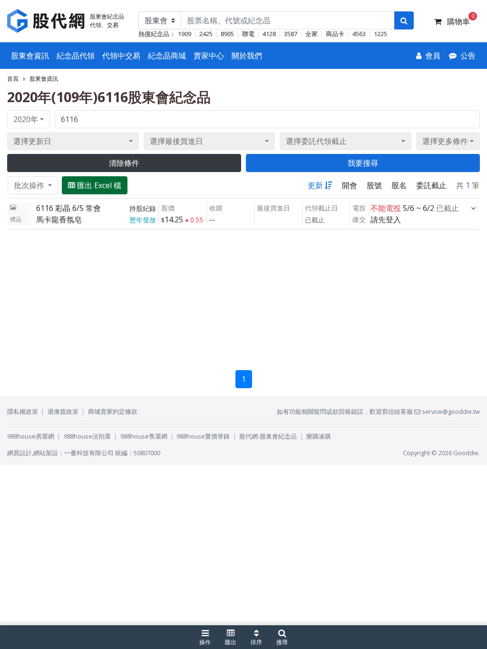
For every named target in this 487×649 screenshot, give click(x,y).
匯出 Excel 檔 (99, 185)
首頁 (13, 79)
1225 (380, 33)
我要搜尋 (363, 163)
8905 (227, 33)
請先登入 (385, 219)
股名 (399, 185)
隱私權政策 (22, 411)
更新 (315, 185)
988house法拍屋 (87, 436)
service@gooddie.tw (450, 411)
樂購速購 (318, 436)
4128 (269, 33)
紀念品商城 (167, 55)
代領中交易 (121, 55)
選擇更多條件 (445, 141)
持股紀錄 (142, 208)
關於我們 (247, 55)
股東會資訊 (30, 55)
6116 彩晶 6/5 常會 (68, 208)
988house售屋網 (143, 436)
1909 (184, 33)
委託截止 (431, 185)
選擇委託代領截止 (316, 141)
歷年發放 (142, 219)
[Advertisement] (243, 296)
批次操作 (30, 185)
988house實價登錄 (203, 436)
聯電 (248, 33)
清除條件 (124, 163)
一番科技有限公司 (89, 453)
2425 (206, 33)
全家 (311, 33)
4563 (359, 33)
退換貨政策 (63, 411)
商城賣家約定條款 (112, 411)
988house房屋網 (30, 436)
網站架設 (45, 453)
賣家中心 (209, 55)
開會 (349, 185)
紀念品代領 (76, 55)
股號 (374, 185)
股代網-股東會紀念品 (268, 436)
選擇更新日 (32, 141)
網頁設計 (19, 453)
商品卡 (335, 33)
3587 (290, 33)
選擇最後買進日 (176, 141)
